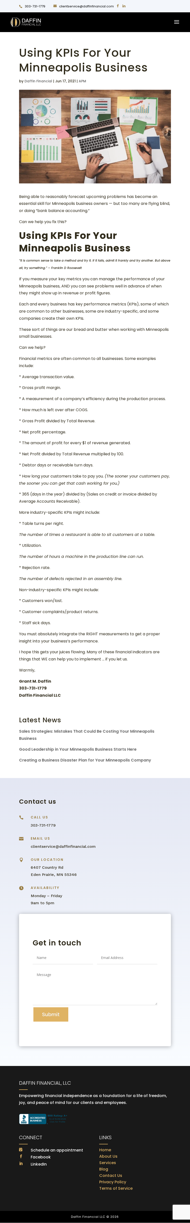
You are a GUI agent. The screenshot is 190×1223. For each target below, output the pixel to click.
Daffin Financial (38, 81)
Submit (51, 1014)
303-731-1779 (35, 6)
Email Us (40, 838)
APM (82, 81)
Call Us (39, 817)
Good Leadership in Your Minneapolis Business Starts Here (78, 749)
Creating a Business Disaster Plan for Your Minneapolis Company (85, 760)
